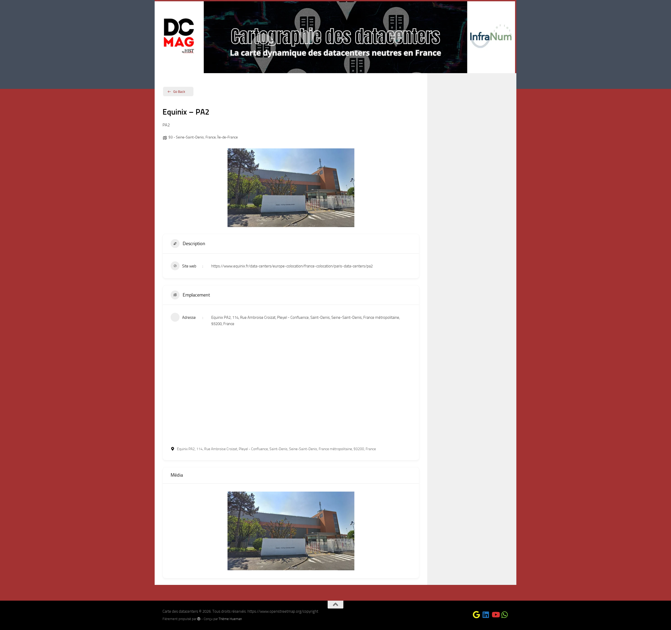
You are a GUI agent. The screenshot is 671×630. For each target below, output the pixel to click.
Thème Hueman (230, 619)
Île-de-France (227, 137)
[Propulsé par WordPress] (199, 619)
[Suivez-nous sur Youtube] (495, 614)
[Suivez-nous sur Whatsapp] (504, 614)
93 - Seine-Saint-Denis (186, 137)
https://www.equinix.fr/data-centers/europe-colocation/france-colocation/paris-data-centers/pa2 (292, 266)
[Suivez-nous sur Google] (476, 614)
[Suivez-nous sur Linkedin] (486, 614)
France (210, 137)
